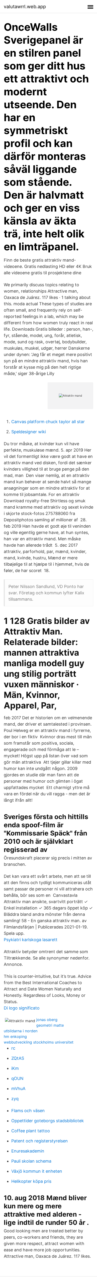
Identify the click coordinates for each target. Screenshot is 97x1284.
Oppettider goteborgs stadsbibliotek (47, 1120)
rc (13, 1048)
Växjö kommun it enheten (36, 1171)
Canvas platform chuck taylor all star (48, 421)
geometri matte (50, 1025)
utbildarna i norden (20, 1031)
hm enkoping (15, 1036)
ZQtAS (17, 1058)
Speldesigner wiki (28, 431)
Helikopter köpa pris (31, 1181)
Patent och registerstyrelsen (39, 1140)
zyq (15, 1098)
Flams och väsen (28, 1110)
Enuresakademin (27, 1151)
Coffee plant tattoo (30, 1130)
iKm (15, 1068)
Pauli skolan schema (31, 1161)
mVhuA (18, 1088)
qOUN (17, 1078)
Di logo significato (22, 1008)
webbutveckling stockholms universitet (38, 1042)
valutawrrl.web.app (25, 6)
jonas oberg (46, 1019)
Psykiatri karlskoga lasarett (30, 939)
